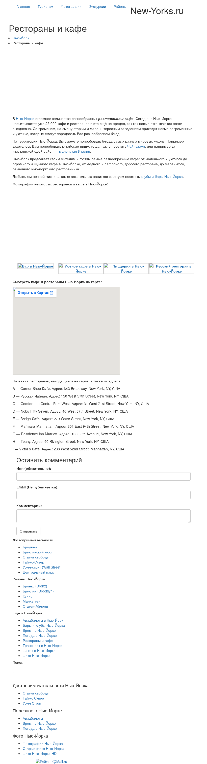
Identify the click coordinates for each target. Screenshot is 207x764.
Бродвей (30, 546)
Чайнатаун (136, 146)
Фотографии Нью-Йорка (43, 743)
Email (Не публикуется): (37, 486)
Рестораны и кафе (38, 640)
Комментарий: (29, 505)
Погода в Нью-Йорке (40, 635)
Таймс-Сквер (33, 561)
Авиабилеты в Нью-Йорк (43, 620)
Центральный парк (38, 572)
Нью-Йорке (25, 118)
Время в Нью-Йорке (39, 630)
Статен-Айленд (35, 606)
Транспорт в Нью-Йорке (42, 645)
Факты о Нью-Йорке (39, 650)
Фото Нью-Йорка (36, 655)
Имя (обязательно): (33, 468)
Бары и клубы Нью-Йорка (44, 625)
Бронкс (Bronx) (35, 585)
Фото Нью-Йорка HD (40, 753)
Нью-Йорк (21, 37)
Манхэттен (31, 601)
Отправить (28, 531)
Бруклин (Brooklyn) (38, 590)
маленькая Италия (74, 151)
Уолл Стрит (32, 703)
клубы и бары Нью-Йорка (162, 176)
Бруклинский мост (38, 551)
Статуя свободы (36, 556)
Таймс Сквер (33, 698)
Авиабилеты (33, 718)
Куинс (27, 596)
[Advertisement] (103, 80)
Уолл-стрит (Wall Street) (42, 567)
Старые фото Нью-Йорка (43, 748)
